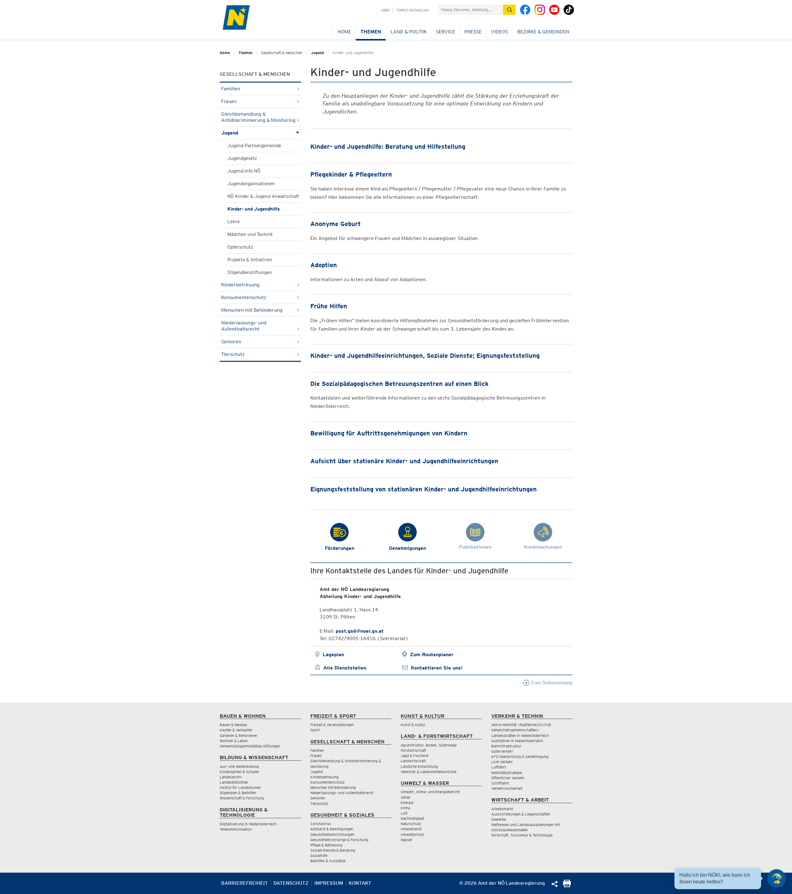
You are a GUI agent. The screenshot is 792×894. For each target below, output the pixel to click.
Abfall (405, 797)
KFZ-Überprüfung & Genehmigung (520, 756)
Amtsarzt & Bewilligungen (331, 829)
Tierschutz (233, 354)
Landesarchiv (231, 777)
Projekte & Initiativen (249, 260)
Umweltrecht (411, 829)
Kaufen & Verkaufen (236, 730)
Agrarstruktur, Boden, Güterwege (429, 745)
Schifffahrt (500, 783)
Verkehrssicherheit (507, 788)
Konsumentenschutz (243, 297)
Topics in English (412, 10)
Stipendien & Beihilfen (238, 792)
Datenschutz (291, 883)
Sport (315, 730)
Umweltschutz (412, 834)
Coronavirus (320, 823)
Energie (407, 802)
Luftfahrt (498, 767)
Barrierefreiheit (244, 883)
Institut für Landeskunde (240, 787)
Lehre (233, 222)
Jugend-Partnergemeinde (254, 145)
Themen (370, 32)
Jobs (385, 10)
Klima (405, 808)
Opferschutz (240, 247)
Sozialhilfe (318, 855)
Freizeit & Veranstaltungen (332, 724)
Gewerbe (498, 819)
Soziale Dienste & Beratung (332, 850)
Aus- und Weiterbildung (239, 766)
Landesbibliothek (234, 782)
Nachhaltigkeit (412, 818)
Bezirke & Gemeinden (543, 32)
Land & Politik (408, 32)
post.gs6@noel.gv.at (360, 631)
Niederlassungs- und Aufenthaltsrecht (243, 326)
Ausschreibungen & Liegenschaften (520, 814)
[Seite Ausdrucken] (567, 885)
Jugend (317, 52)
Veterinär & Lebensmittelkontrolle (428, 771)
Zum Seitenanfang (550, 683)
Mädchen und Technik (250, 234)
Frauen (229, 101)
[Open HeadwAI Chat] (776, 878)
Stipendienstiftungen (249, 272)
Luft (404, 813)
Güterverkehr (502, 751)
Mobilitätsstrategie (506, 772)
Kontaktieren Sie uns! (437, 668)
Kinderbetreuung (240, 285)
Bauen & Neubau (233, 724)
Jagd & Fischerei (414, 755)
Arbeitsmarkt (502, 808)
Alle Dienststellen (344, 668)
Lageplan (333, 654)
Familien (230, 89)
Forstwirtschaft (413, 750)
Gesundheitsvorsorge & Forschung (339, 839)
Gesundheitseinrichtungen (332, 834)
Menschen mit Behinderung (251, 310)
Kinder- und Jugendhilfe (253, 209)
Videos (499, 32)
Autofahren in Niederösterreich (517, 740)
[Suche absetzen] (509, 10)
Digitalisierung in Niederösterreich (248, 824)
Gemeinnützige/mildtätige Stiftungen (250, 746)
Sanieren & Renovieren (238, 735)
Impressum (328, 883)
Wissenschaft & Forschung (242, 798)
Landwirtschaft (413, 761)
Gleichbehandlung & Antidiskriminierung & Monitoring (258, 117)
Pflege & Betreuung (326, 845)
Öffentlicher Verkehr (508, 778)
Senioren (231, 341)
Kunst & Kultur (413, 724)
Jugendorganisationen (251, 183)
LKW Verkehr (502, 761)
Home (344, 32)
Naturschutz (411, 823)
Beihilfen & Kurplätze (327, 860)
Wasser (406, 839)
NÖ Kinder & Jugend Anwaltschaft (263, 196)
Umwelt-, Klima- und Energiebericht (430, 791)
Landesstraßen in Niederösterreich (520, 735)
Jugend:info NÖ (243, 171)
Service (445, 32)
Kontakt (360, 883)
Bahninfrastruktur (506, 746)
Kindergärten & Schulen (239, 771)
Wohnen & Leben (234, 740)
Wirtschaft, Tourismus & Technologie (522, 835)
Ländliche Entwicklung (419, 766)
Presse (473, 32)
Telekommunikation (236, 829)
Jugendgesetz (242, 158)
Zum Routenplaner (432, 654)
